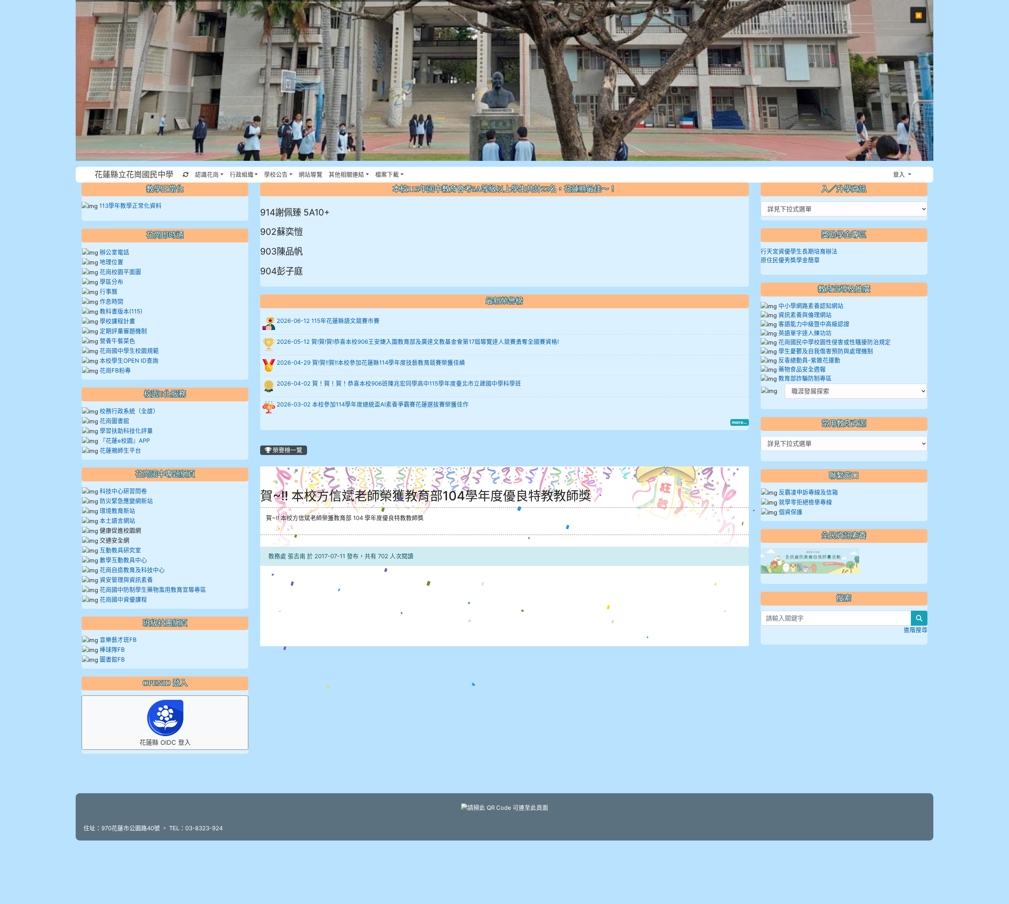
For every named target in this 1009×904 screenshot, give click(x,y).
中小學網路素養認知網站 (810, 305)
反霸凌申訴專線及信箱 (808, 492)
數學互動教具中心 (123, 560)
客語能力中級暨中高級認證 (813, 324)
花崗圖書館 (114, 421)
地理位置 (111, 262)
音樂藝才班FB (118, 639)
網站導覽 (310, 174)
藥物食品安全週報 (802, 369)
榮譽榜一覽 (286, 450)
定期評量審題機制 (123, 331)
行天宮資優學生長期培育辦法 (799, 251)
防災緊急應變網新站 (126, 501)
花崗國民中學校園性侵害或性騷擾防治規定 (834, 342)
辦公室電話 (114, 252)
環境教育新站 (117, 510)
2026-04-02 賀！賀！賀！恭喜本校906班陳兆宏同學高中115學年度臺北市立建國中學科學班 (399, 383)
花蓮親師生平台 (120, 450)
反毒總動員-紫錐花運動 (809, 360)
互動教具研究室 (120, 550)
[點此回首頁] (504, 80)
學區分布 (111, 281)
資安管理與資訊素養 (126, 579)
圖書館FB (112, 659)
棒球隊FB (112, 649)
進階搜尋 (915, 630)
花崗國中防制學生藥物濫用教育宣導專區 (153, 589)
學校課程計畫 (117, 321)
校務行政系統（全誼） (129, 411)
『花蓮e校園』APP (125, 440)
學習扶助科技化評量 (126, 430)
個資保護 (790, 512)
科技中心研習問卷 (123, 491)
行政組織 (241, 174)
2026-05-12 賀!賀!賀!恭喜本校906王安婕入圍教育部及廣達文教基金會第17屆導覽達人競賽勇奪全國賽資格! (418, 341)
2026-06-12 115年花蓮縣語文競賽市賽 (328, 320)
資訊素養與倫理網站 (805, 315)
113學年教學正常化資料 (130, 205)
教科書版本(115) (121, 311)
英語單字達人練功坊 (805, 333)
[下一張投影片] (914, 82)
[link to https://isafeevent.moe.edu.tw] (810, 560)
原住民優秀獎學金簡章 (790, 260)
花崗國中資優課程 (123, 599)
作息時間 (111, 301)
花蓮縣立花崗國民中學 (134, 174)
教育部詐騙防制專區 (805, 378)
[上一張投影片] (94, 82)
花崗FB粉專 (115, 370)
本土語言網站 (117, 520)
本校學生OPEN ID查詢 (129, 360)
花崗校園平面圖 (120, 272)
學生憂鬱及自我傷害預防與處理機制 (825, 351)
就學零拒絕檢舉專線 (805, 502)
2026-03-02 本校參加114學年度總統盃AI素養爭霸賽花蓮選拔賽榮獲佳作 (373, 404)
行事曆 (108, 291)
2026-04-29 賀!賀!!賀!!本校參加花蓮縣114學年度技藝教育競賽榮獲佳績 (371, 362)
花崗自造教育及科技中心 (132, 570)
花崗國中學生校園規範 (128, 350)
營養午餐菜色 (117, 341)
